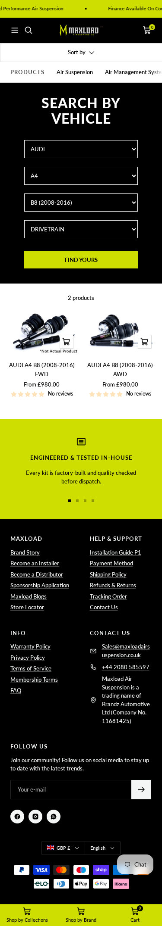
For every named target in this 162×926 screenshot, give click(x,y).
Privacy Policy (27, 657)
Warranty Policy (30, 646)
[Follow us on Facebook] (17, 816)
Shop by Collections (27, 920)
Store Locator (27, 607)
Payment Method (111, 563)
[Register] (141, 789)
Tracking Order (108, 596)
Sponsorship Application (39, 585)
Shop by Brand (81, 920)
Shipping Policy (108, 574)
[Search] (28, 30)
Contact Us (104, 607)
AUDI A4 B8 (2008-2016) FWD (42, 369)
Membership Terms (34, 679)
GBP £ (63, 848)
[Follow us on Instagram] (35, 816)
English (97, 848)
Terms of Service (30, 668)
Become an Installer (34, 563)
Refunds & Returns (113, 585)
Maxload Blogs (28, 596)
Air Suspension (75, 72)
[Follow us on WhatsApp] (53, 816)
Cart (135, 920)
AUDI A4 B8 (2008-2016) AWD (120, 369)
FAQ (15, 690)
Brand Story (25, 552)
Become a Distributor (36, 574)
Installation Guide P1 (115, 552)
